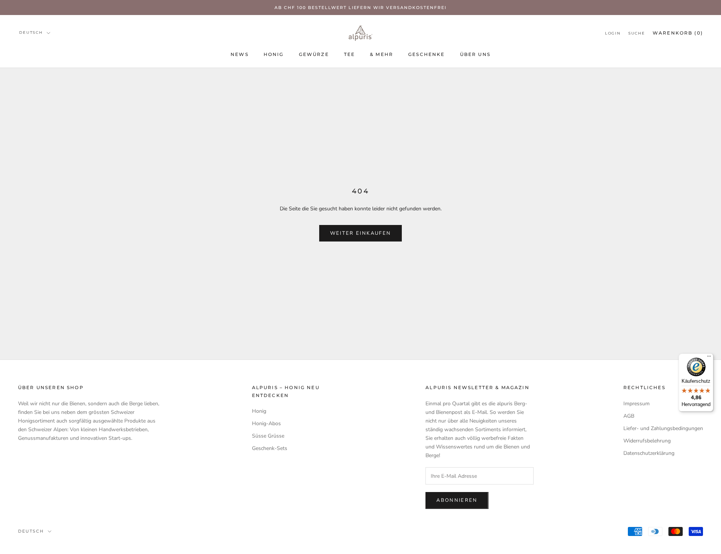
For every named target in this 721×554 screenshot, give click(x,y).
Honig (274, 54)
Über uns (475, 54)
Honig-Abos (266, 423)
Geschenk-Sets (269, 448)
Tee (349, 54)
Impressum (636, 403)
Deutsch (31, 32)
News (240, 54)
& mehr (381, 54)
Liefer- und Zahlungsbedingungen (663, 428)
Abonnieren (456, 500)
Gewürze (314, 54)
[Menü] (708, 357)
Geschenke (426, 54)
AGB (628, 416)
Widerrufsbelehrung (647, 440)
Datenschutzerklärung (648, 453)
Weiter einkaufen (360, 233)
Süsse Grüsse (268, 435)
